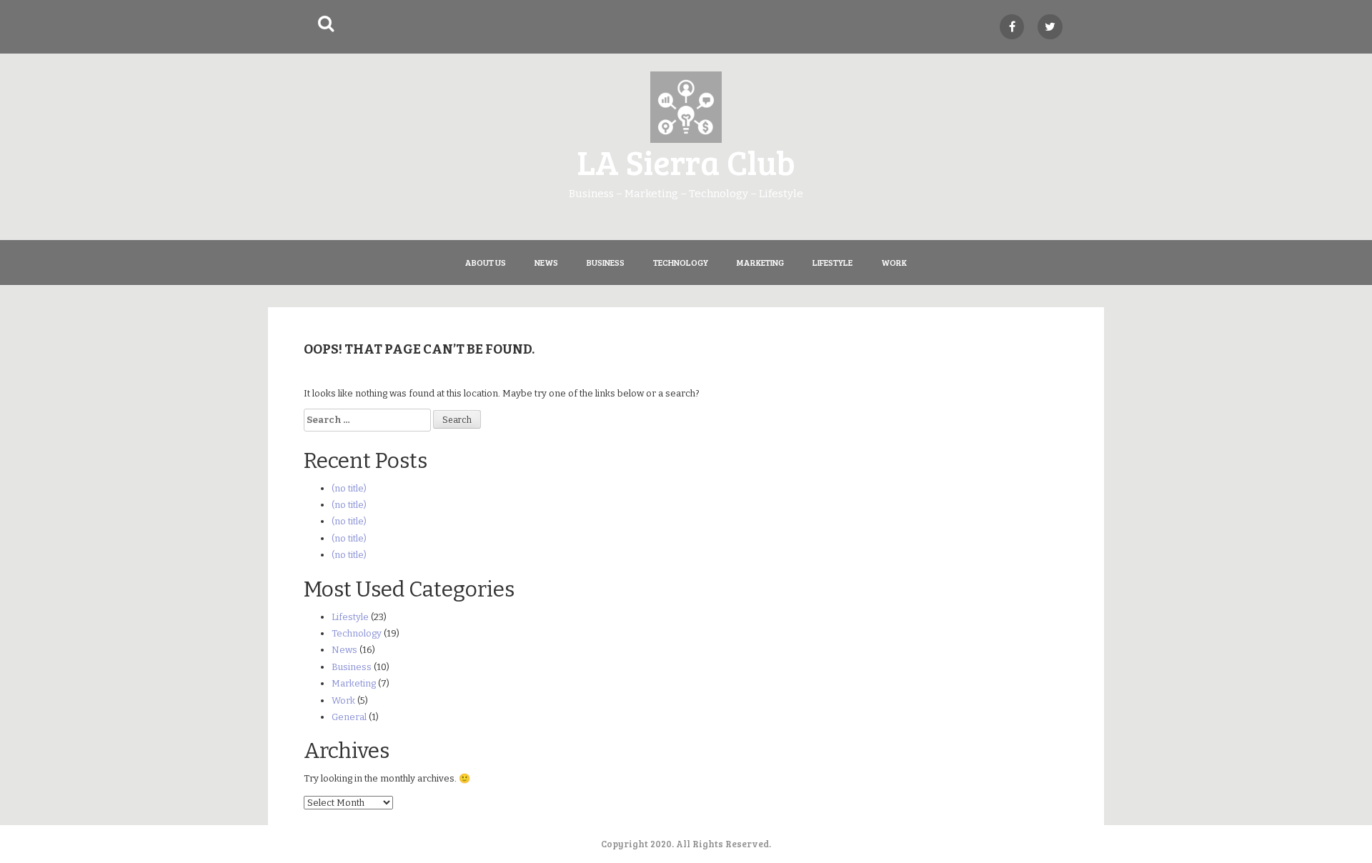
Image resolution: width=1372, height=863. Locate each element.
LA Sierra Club (686, 161)
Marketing (760, 262)
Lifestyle (832, 262)
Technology (680, 262)
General (349, 717)
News (546, 262)
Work (894, 262)
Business (606, 262)
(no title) (349, 488)
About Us (485, 262)
